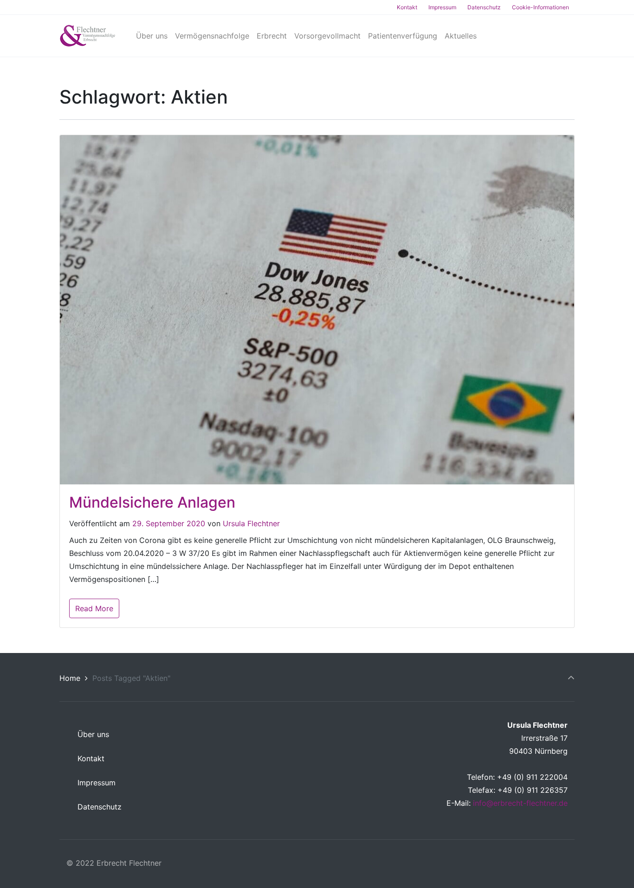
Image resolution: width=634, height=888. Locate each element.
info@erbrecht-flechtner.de (520, 803)
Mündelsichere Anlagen (152, 502)
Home (69, 678)
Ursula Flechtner (251, 523)
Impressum (442, 7)
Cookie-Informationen (540, 7)
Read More (94, 608)
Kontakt (407, 7)
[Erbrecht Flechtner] (87, 36)
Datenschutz (484, 7)
